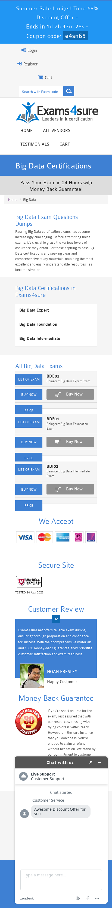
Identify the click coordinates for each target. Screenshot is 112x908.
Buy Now (74, 394)
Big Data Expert (34, 310)
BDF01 (52, 419)
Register (30, 64)
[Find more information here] (61, 830)
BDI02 (52, 466)
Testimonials (34, 144)
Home (26, 130)
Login (31, 50)
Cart (65, 144)
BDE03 (53, 376)
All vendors (56, 130)
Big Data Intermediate (39, 338)
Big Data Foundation (38, 324)
